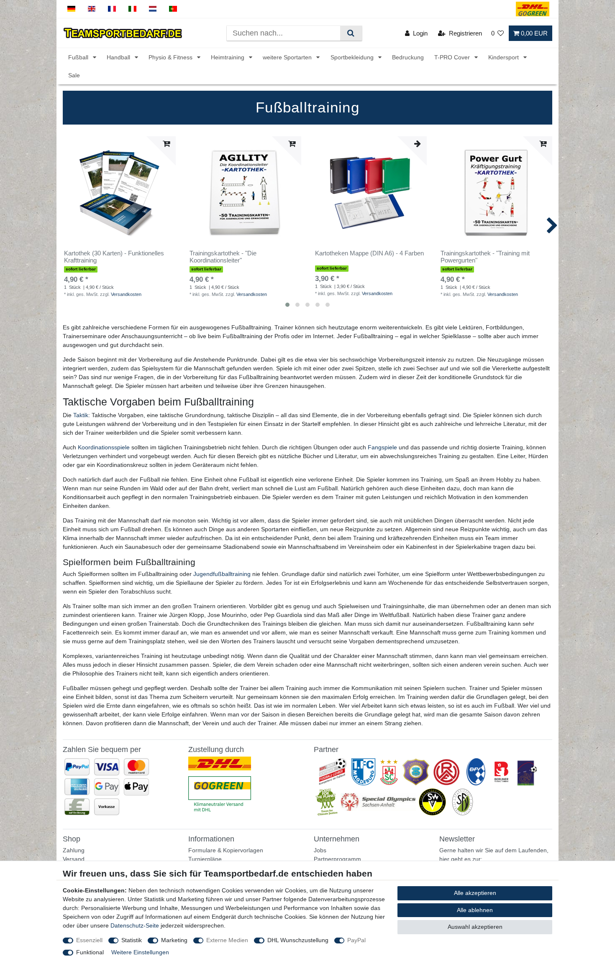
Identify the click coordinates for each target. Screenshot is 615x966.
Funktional (90, 952)
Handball (119, 57)
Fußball (79, 57)
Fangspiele (382, 447)
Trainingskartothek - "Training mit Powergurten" (485, 257)
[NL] (152, 9)
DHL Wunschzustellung (297, 940)
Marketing (174, 940)
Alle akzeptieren (475, 893)
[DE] (71, 9)
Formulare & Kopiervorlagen (225, 850)
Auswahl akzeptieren (475, 926)
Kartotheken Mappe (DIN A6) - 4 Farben (369, 253)
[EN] (91, 9)
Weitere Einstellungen (140, 952)
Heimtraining (228, 57)
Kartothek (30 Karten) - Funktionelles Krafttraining (114, 257)
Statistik (131, 940)
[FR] (111, 9)
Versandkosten (126, 294)
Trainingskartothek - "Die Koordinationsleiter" (223, 257)
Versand (74, 859)
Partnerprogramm (337, 859)
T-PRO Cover (453, 57)
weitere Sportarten (288, 57)
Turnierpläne (205, 859)
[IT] (132, 9)
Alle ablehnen (475, 910)
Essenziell (89, 940)
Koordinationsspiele (104, 447)
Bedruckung (408, 57)
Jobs (320, 850)
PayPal (356, 940)
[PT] (173, 9)
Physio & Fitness (171, 57)
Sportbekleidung (353, 57)
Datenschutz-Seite (134, 925)
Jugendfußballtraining (222, 574)
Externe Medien (227, 940)
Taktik (80, 415)
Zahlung (74, 850)
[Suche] (350, 33)
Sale (74, 75)
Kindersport (504, 57)
